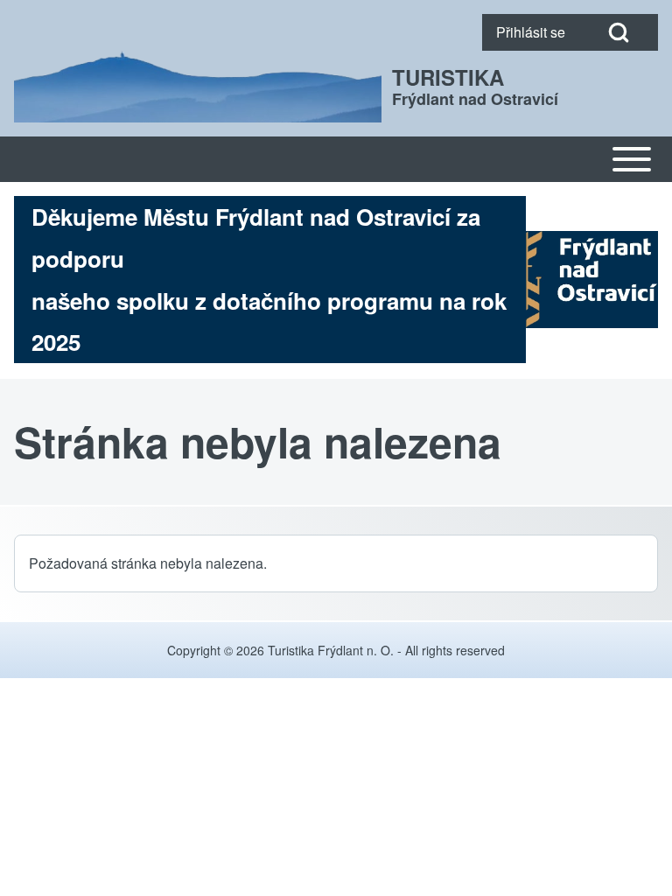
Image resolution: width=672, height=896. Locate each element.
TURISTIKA (448, 77)
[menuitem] (530, 32)
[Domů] (198, 86)
